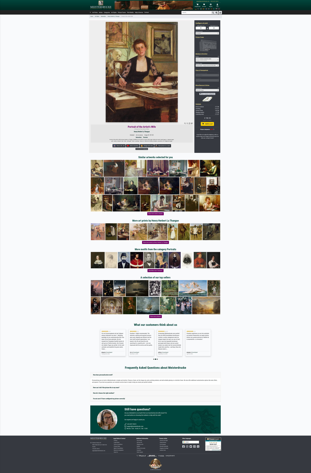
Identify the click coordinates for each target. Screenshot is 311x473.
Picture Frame (122, 12)
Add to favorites (133, 145)
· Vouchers (138, 450)
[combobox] (207, 33)
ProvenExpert (107, 352)
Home (91, 16)
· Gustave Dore (162, 450)
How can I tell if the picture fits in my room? (106, 387)
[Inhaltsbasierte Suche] (216, 12)
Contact (146, 12)
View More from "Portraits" (155, 270)
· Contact (115, 440)
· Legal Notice (116, 442)
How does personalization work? (103, 375)
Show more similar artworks (155, 213)
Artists (101, 12)
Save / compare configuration (208, 94)
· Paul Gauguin (162, 444)
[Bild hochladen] (220, 12)
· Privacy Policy (116, 446)
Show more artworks (155, 316)
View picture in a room (163, 145)
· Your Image (139, 440)
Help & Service (139, 12)
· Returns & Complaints (118, 450)
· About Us (115, 452)
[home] (90, 12)
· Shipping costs (139, 444)
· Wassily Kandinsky (163, 446)
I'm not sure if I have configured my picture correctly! (109, 399)
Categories (107, 12)
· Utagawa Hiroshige (163, 448)
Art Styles (114, 12)
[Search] (213, 12)
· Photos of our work (140, 448)
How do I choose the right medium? (103, 393)
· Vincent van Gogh (163, 440)
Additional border (199, 31)
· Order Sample (139, 452)
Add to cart (208, 124)
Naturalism (103, 16)
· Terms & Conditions (117, 444)
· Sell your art (139, 442)
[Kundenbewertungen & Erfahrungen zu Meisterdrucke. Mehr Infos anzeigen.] (213, 444)
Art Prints (95, 12)
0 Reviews (145, 149)
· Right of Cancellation (118, 448)
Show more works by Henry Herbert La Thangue (155, 242)
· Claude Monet (162, 442)
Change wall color (148, 145)
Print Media (130, 12)
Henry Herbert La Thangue (114, 16)
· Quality (138, 446)
